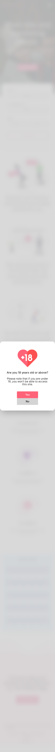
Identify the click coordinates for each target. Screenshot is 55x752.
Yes (27, 394)
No (27, 401)
